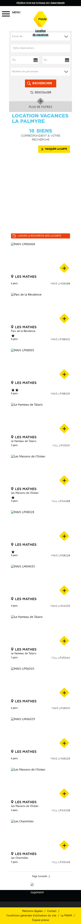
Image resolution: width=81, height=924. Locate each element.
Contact (51, 911)
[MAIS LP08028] (40, 526)
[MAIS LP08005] (40, 364)
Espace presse (40, 920)
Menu (16, 12)
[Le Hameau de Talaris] (40, 418)
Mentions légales (32, 911)
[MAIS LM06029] (40, 733)
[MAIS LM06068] (40, 258)
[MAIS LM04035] (40, 580)
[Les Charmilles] (40, 835)
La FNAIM (66, 915)
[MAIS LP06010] (40, 682)
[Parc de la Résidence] (40, 308)
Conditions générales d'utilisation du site (31, 915)
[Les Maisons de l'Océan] (40, 470)
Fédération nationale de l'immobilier (41, 3)
